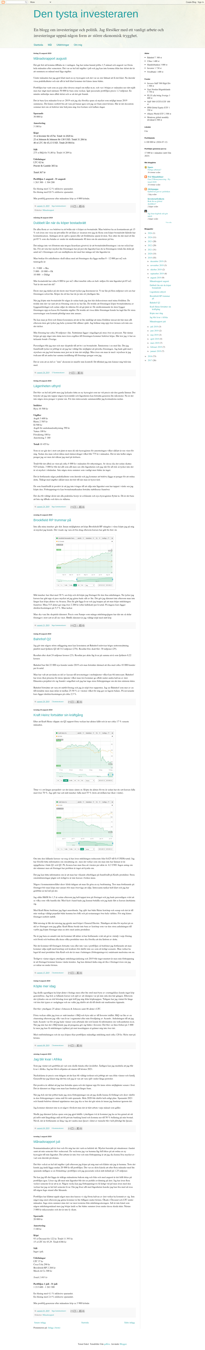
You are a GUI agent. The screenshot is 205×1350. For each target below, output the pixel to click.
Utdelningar (63, 45)
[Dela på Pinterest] (83, 206)
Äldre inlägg (129, 1322)
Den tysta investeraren (85, 14)
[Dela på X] (77, 206)
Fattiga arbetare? (154, 169)
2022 (150, 245)
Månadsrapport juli (46, 1142)
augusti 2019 (156, 277)
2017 (150, 360)
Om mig (78, 45)
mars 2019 (155, 342)
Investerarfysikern (156, 198)
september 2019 (157, 273)
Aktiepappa (153, 189)
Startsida (38, 45)
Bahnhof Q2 (42, 639)
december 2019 (157, 261)
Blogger (123, 1344)
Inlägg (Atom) (54, 1327)
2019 (150, 257)
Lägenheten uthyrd (46, 386)
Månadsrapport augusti (50, 58)
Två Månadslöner (155, 176)
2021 (150, 249)
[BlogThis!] (74, 206)
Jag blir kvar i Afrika (47, 1059)
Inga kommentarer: (59, 206)
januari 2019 (156, 351)
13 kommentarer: (58, 372)
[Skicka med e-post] (71, 206)
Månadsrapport (48, 210)
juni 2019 (154, 330)
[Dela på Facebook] (80, 206)
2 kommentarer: (58, 701)
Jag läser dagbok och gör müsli (158, 214)
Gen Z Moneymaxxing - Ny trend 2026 (159, 180)
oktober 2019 (156, 269)
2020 (150, 253)
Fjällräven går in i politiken (159, 191)
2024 (150, 237)
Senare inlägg (40, 1322)
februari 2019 (156, 346)
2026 (150, 233)
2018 (150, 356)
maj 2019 (154, 334)
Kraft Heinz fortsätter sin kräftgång (58, 715)
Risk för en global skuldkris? (155, 202)
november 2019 (157, 265)
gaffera (107, 1344)
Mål (50, 45)
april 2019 (155, 338)
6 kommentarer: (58, 1128)
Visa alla (169, 222)
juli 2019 (154, 326)
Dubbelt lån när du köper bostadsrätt (59, 223)
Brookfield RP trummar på (52, 520)
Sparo (150, 167)
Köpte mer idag (44, 986)
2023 (150, 241)
